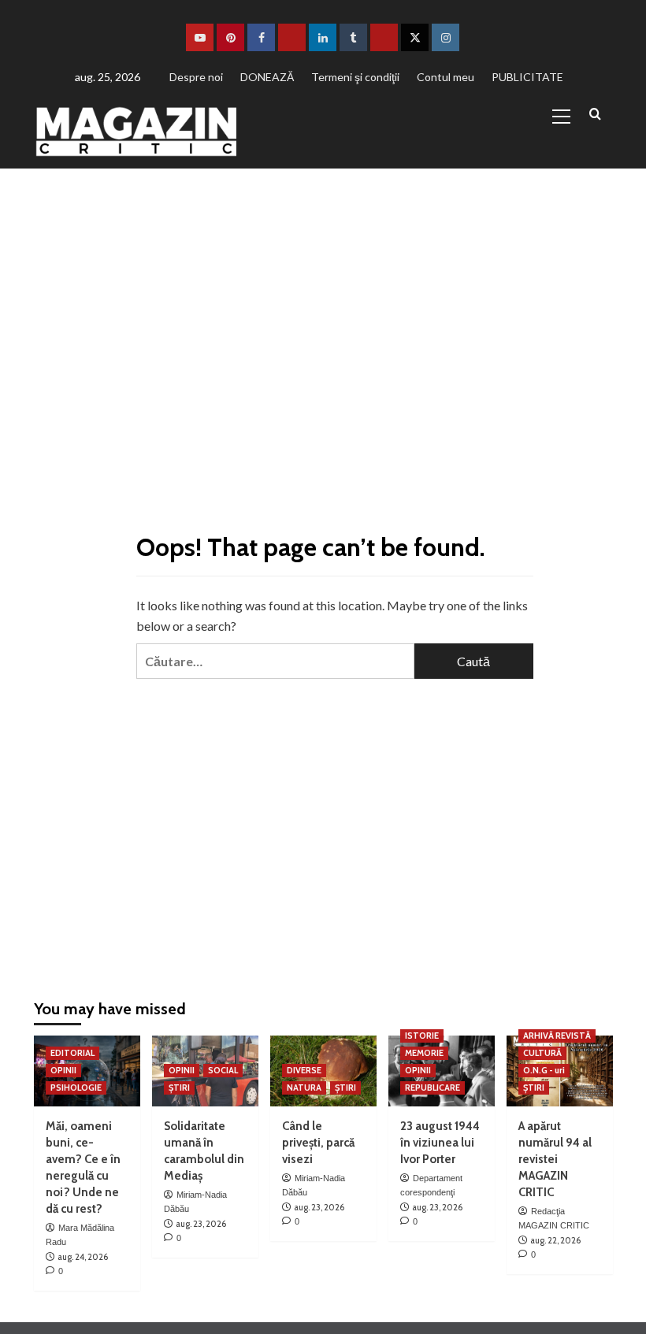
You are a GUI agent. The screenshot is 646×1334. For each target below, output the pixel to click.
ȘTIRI (179, 1087)
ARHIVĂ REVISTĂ (557, 1035)
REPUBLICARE (432, 1087)
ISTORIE (422, 1035)
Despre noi (196, 76)
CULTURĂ (542, 1052)
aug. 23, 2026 (201, 1223)
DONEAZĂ (267, 76)
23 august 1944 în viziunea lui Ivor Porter (440, 1142)
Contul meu (445, 76)
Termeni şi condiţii (355, 76)
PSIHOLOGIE (76, 1087)
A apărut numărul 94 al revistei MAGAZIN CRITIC (555, 1159)
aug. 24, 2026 (83, 1256)
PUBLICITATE (527, 76)
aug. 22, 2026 (555, 1240)
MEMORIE (424, 1052)
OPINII (63, 1070)
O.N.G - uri (544, 1070)
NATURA (304, 1087)
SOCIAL (223, 1070)
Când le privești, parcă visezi (318, 1142)
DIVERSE (304, 1070)
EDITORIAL (72, 1052)
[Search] (595, 114)
